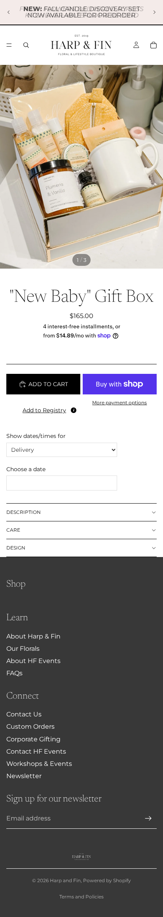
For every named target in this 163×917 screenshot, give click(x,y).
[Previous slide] (8, 12)
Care (13, 530)
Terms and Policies (81, 897)
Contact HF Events (36, 751)
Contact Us (24, 714)
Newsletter (24, 776)
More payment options (119, 402)
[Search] (26, 45)
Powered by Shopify (107, 880)
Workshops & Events (39, 763)
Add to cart (48, 384)
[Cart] (153, 45)
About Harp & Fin (33, 636)
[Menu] (9, 45)
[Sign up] (148, 818)
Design (15, 548)
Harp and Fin (65, 880)
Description (23, 512)
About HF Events (33, 661)
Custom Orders (30, 726)
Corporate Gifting (33, 739)
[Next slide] (154, 12)
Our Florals (23, 648)
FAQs (14, 673)
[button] (43, 408)
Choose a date (25, 469)
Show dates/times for (36, 436)
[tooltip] (73, 410)
